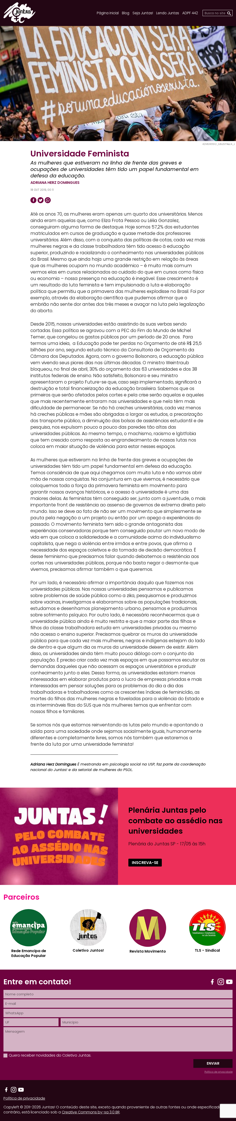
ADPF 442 (190, 13)
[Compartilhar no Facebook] (33, 200)
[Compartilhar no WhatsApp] (48, 200)
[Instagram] (221, 982)
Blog (125, 13)
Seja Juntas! (143, 13)
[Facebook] (212, 982)
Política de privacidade (218, 1072)
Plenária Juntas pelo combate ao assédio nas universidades (175, 820)
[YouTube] (229, 982)
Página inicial (108, 13)
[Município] (147, 1022)
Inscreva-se (145, 862)
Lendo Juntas (167, 13)
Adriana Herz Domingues (55, 182)
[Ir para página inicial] (19, 21)
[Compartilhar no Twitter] (41, 200)
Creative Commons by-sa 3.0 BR (91, 1112)
